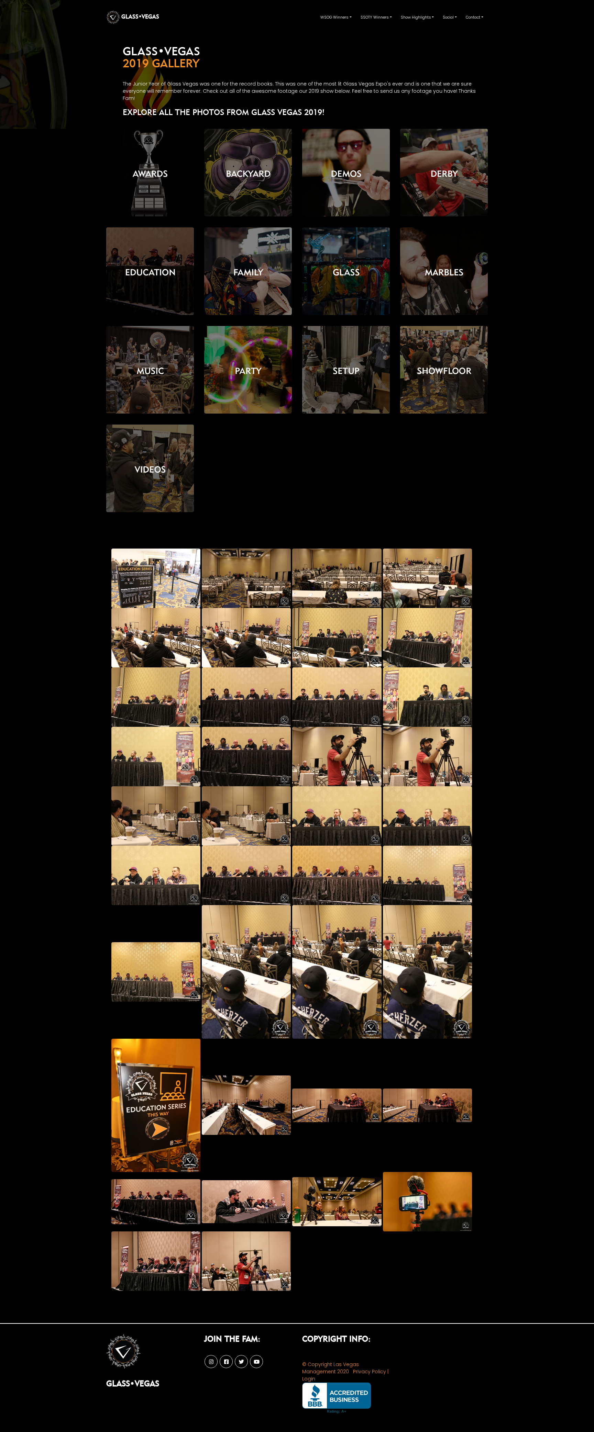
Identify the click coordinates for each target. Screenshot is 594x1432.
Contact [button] (473, 17)
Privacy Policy (369, 1371)
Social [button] (448, 17)
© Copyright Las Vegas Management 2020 (330, 1368)
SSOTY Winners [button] (375, 17)
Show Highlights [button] (416, 17)
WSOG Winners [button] (334, 17)
